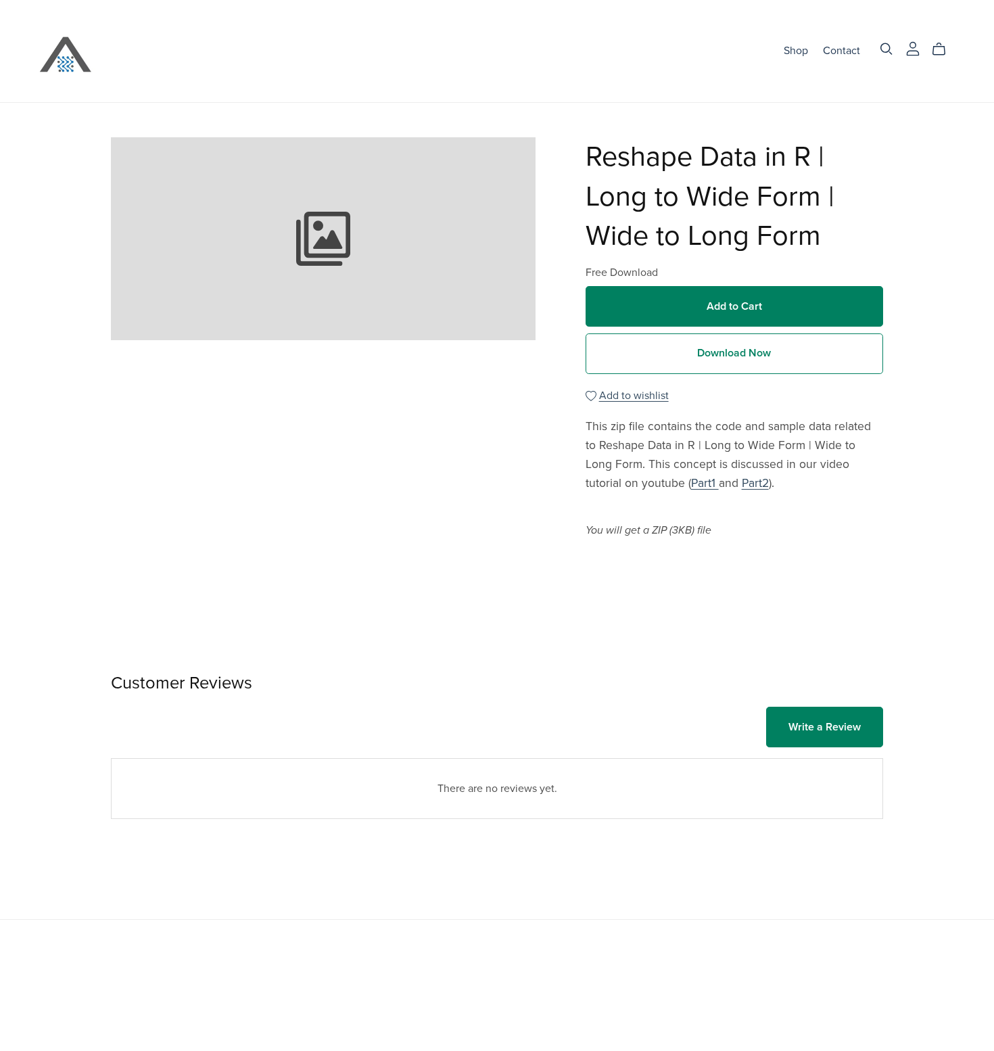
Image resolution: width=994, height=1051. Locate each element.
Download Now (734, 353)
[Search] (886, 49)
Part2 (755, 483)
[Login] (913, 48)
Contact (841, 50)
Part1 (705, 483)
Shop (796, 50)
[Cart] (944, 49)
